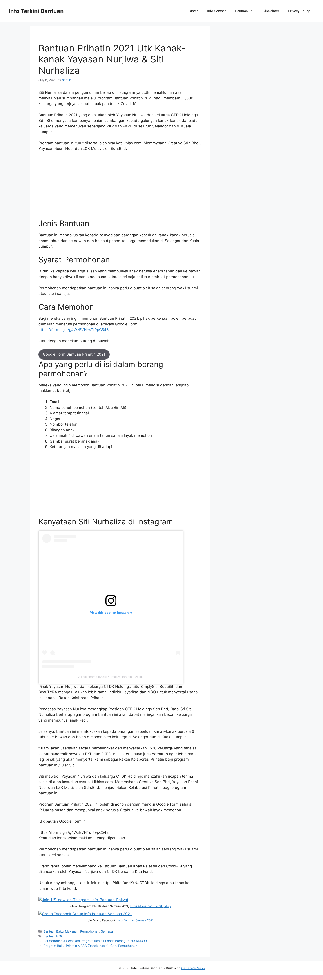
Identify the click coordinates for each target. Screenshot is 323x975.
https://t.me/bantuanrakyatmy (150, 906)
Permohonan (89, 931)
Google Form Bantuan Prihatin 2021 (74, 354)
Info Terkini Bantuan (36, 11)
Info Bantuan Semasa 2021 (135, 920)
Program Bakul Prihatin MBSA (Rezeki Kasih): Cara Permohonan (90, 945)
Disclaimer (271, 11)
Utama (193, 11)
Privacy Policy (299, 11)
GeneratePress (193, 968)
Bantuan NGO (54, 936)
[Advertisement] (119, 188)
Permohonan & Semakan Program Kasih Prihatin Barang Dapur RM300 (95, 941)
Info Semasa (216, 11)
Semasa (107, 931)
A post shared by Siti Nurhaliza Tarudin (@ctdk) (111, 676)
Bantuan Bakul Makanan (61, 931)
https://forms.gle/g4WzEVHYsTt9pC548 (73, 329)
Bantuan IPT (244, 11)
